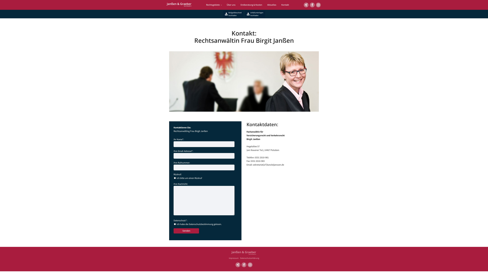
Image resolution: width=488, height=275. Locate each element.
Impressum (234, 258)
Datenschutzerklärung (249, 258)
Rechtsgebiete (213, 4)
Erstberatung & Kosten (251, 4)
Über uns (231, 4)
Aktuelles (271, 4)
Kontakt (285, 4)
